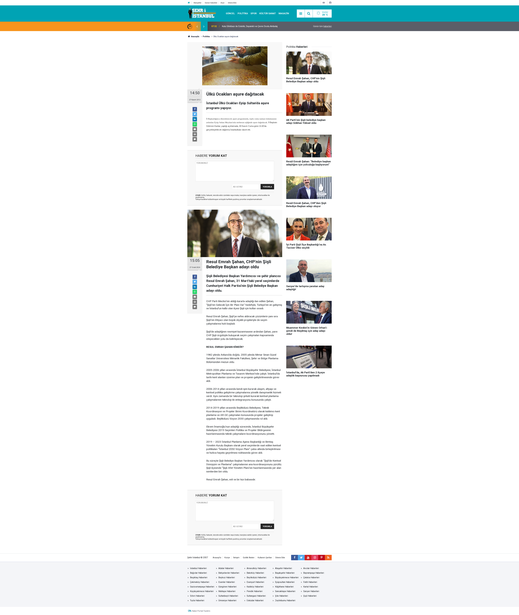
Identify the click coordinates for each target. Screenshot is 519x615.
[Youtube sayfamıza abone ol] (308, 557)
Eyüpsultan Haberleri (285, 582)
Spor (254, 13)
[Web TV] (323, 2)
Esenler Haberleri (226, 582)
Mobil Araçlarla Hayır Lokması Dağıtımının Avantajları (246, 26)
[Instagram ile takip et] (314, 557)
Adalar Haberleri (226, 568)
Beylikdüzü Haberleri (256, 577)
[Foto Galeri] (330, 2)
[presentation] (197, 26)
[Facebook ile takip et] (294, 557)
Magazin (284, 13)
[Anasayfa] (188, 3)
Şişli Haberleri (310, 596)
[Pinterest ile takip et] (321, 557)
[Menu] (300, 13)
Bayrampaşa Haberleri (313, 573)
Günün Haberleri (211, 3)
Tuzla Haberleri (197, 600)
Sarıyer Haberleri (311, 591)
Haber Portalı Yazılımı (201, 611)
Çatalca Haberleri (311, 577)
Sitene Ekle (232, 3)
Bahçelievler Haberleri (228, 573)
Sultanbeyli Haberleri (228, 596)
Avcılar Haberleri (311, 568)
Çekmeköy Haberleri (199, 582)
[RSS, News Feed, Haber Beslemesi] (328, 557)
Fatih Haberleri (310, 582)
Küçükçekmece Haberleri (202, 591)
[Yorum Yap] (195, 139)
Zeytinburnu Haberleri (285, 600)
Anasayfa (217, 557)
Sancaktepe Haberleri (285, 591)
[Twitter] (195, 114)
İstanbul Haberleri (198, 568)
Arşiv (222, 3)
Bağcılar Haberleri (198, 573)
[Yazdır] (195, 134)
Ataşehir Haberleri (283, 568)
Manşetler (197, 3)
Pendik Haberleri (254, 591)
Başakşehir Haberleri (285, 573)
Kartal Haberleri (310, 586)
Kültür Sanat (267, 13)
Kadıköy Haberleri (255, 586)
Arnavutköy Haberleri (256, 568)
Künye (227, 557)
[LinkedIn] (195, 119)
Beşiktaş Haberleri (198, 577)
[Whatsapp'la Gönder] (195, 124)
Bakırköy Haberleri (255, 573)
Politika (243, 13)
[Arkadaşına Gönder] (195, 129)
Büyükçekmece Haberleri (287, 577)
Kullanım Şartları (265, 557)
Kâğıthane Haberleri (284, 586)
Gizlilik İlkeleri (248, 557)
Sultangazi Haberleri (256, 596)
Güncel (230, 13)
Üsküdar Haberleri (255, 600)
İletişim (236, 557)
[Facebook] (195, 109)
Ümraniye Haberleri (227, 600)
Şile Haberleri (281, 596)
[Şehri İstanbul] (201, 13)
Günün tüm (322, 26)
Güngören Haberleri (227, 586)
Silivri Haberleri (197, 596)
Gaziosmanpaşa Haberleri (202, 586)
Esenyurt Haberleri (255, 582)
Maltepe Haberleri (226, 591)
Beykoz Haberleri (226, 577)
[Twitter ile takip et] (301, 557)
